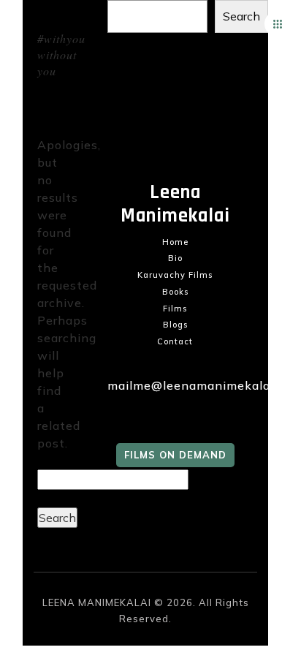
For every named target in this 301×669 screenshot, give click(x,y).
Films (175, 308)
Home (175, 242)
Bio (175, 258)
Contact (175, 341)
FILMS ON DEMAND (175, 455)
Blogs (175, 325)
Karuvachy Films (175, 275)
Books (175, 292)
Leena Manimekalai (175, 204)
